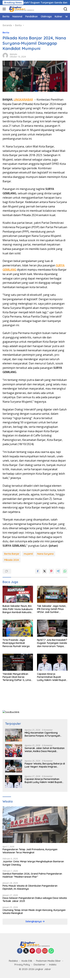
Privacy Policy (22, 964)
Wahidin (13, 54)
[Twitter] (26, 951)
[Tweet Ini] (44, 571)
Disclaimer (39, 964)
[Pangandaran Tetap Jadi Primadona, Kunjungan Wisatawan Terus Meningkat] (35, 824)
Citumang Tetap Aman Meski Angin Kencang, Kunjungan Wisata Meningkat (34, 912)
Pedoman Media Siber (48, 960)
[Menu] (5, 9)
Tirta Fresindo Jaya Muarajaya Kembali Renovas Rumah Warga (16, 643)
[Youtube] (45, 951)
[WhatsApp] (51, 951)
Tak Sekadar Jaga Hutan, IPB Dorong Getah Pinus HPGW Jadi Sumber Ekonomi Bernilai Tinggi (51, 609)
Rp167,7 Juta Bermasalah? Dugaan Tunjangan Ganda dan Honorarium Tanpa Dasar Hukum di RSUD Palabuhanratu (52, 643)
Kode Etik (27, 960)
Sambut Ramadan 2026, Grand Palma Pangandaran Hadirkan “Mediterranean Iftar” (32, 875)
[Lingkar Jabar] (21, 9)
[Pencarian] (65, 9)
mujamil (28, 553)
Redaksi (13, 960)
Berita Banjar (11, 553)
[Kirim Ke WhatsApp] (64, 571)
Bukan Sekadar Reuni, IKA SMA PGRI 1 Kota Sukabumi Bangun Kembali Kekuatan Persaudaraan (18, 609)
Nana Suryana (45, 553)
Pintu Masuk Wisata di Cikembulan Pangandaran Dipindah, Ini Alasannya (30, 887)
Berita (6, 32)
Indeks (52, 964)
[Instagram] (38, 951)
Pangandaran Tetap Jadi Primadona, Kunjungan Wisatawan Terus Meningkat (30, 851)
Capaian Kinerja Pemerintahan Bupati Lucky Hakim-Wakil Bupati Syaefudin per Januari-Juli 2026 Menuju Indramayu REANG (52, 677)
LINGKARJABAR (23, 99)
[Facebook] (19, 951)
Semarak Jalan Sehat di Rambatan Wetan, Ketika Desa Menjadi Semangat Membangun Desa (45, 750)
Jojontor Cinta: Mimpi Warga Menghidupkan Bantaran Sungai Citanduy (33, 863)
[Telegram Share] (58, 571)
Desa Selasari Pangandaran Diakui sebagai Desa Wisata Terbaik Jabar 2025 (35, 899)
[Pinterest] (32, 951)
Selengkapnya (33, 921)
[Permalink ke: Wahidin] (5, 55)
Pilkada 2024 (11, 559)
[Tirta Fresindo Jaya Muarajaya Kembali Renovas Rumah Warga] (18, 628)
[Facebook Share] (37, 571)
